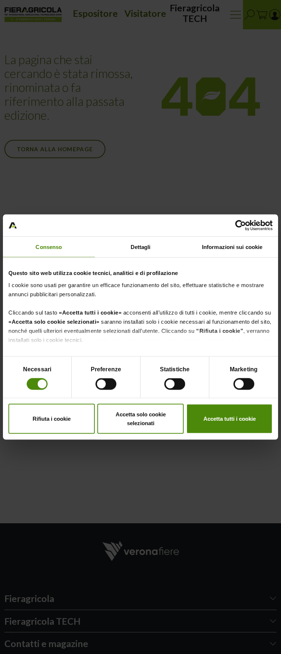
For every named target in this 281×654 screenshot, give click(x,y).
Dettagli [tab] (141, 247)
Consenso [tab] (48, 247)
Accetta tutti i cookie (229, 419)
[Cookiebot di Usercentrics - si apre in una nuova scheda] (241, 225)
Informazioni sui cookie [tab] (232, 247)
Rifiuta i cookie (52, 419)
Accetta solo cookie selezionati (141, 418)
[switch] (106, 385)
